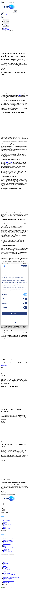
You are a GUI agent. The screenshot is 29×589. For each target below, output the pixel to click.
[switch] (25, 299)
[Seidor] (9, 498)
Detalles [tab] (14, 270)
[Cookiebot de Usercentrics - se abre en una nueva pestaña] (21, 266)
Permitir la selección (14, 317)
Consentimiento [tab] (6, 270)
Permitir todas (14, 313)
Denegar (14, 322)
